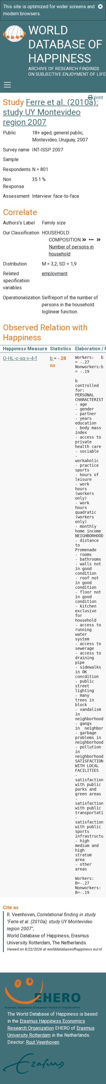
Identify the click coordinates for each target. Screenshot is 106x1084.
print (98, 97)
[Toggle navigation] (7, 84)
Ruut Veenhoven (42, 1042)
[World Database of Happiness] (14, 49)
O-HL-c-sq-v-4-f (20, 358)
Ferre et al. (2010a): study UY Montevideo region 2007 (50, 112)
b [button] (52, 358)
